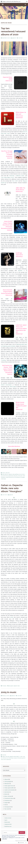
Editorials (6, 783)
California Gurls (20, 175)
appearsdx (14, 37)
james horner (5, 475)
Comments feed (7, 824)
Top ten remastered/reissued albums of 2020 (13, 31)
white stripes (3, 478)
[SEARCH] (25, 4)
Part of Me (15, 181)
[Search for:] (11, 832)
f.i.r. (19, 756)
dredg (17, 756)
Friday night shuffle (9, 787)
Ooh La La (11, 268)
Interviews (6, 792)
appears (14, 11)
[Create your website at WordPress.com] (14, 1)
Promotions (4, 685)
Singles (6, 802)
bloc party (7, 756)
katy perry (16, 475)
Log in (5, 820)
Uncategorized (7, 806)
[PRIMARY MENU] (2, 4)
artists (11, 617)
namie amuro (5, 757)
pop (12, 477)
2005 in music (8, 692)
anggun (3, 756)
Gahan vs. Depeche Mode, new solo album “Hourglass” (12, 488)
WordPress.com (7, 826)
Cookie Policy (4, 838)
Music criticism (7, 796)
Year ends (8, 472)
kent (21, 756)
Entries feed (7, 822)
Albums (3, 472)
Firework (12, 175)
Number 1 (21, 270)
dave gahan (11, 685)
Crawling (3, 360)
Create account (7, 818)
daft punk (6, 474)
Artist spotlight (7, 781)
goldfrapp (17, 474)
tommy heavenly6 (7, 759)
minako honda (8, 477)
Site (5, 804)
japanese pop (10, 475)
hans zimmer (21, 474)
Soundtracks (17, 477)
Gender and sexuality (9, 790)
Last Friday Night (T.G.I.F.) (7, 177)
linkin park (20, 475)
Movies (6, 794)
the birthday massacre (13, 757)
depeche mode (11, 474)
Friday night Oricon (8, 785)
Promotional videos (8, 798)
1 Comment (20, 37)
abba (3, 474)
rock (14, 477)
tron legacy (22, 477)
